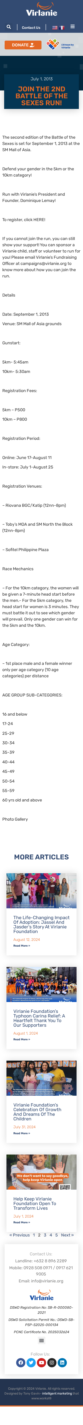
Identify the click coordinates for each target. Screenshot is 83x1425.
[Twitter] (31, 1362)
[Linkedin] (62, 1362)
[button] (8, 27)
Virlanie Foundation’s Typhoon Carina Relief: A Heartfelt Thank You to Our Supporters (39, 1018)
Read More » (21, 945)
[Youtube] (41, 1362)
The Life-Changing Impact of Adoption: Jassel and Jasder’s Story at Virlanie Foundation (41, 924)
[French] (61, 27)
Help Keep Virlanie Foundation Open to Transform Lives (34, 1203)
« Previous (19, 1235)
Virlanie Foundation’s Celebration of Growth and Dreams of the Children (37, 1112)
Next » (67, 1235)
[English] (54, 27)
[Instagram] (51, 1362)
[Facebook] (20, 1362)
